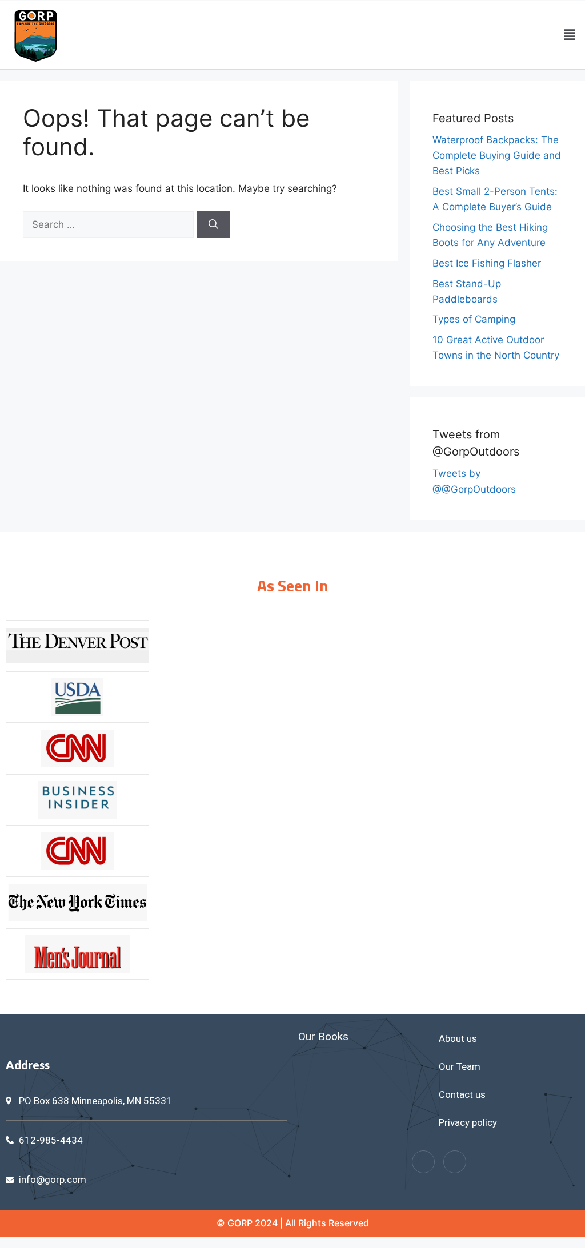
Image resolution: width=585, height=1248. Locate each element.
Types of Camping (473, 319)
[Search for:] (110, 224)
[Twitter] (454, 1161)
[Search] (213, 225)
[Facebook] (423, 1161)
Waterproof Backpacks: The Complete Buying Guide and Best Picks (496, 155)
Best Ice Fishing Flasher (486, 263)
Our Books (323, 1036)
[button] (569, 34)
